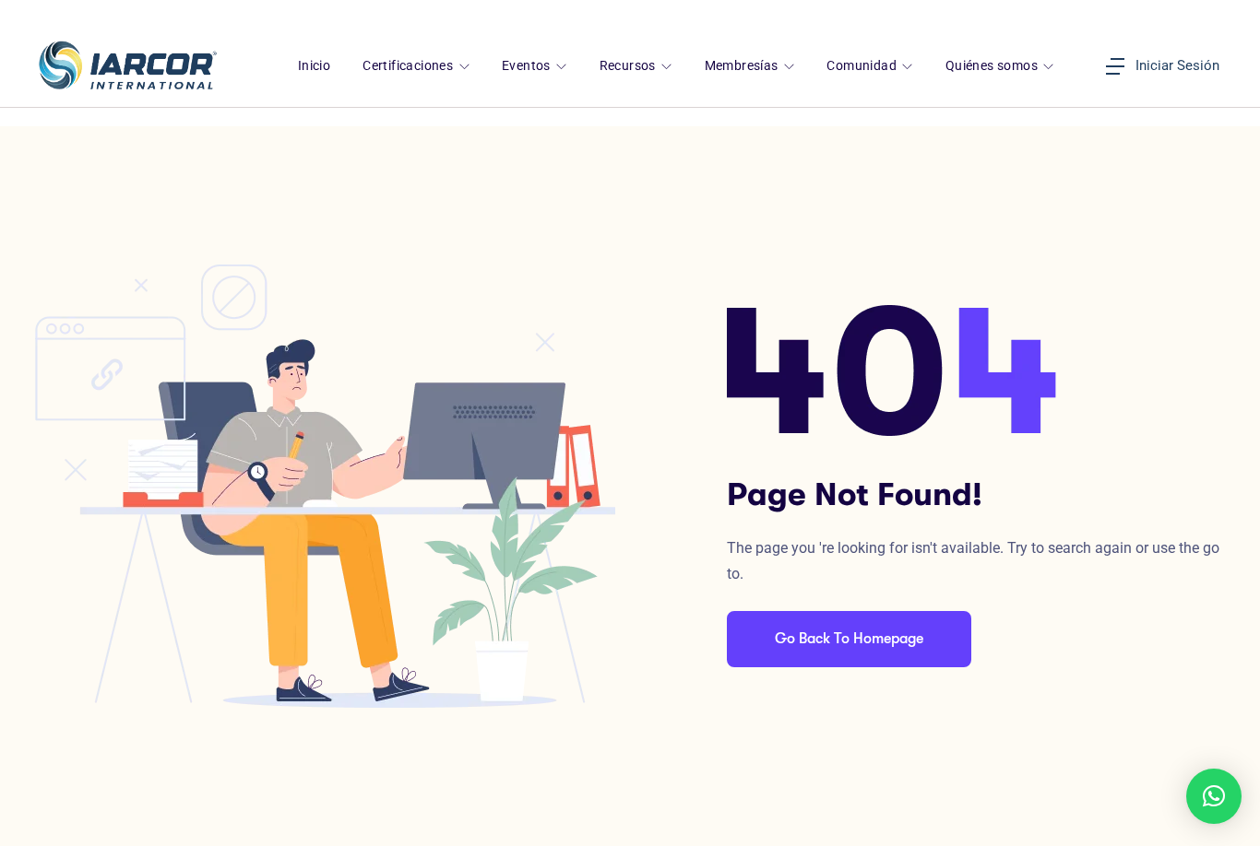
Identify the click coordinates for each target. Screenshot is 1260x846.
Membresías (743, 66)
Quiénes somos (993, 66)
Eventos (527, 66)
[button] (1214, 796)
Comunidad (862, 66)
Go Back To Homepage (849, 638)
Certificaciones (409, 66)
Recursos (630, 66)
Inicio (314, 66)
